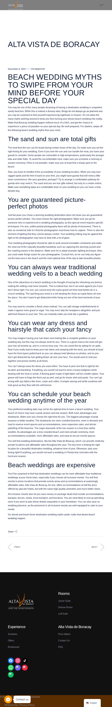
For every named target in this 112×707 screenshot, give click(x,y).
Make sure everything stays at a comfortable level (33, 187)
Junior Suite (64, 601)
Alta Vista (13, 697)
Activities (12, 634)
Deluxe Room (65, 607)
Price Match (64, 634)
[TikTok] (25, 661)
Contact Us (64, 640)
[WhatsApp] (11, 668)
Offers (11, 640)
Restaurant (13, 647)
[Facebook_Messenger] (8, 699)
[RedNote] (25, 668)
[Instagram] (18, 661)
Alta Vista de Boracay (63, 441)
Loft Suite (63, 613)
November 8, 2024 (17, 69)
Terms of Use (11, 705)
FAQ (60, 647)
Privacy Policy (27, 705)
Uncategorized (38, 69)
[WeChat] (11, 675)
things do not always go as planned (80, 111)
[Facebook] (11, 661)
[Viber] (18, 668)
